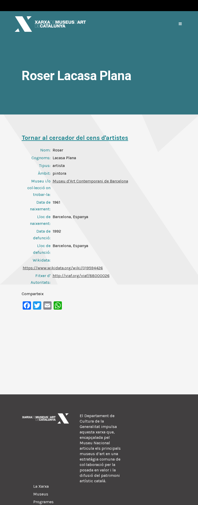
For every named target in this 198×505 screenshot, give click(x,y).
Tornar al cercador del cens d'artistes (75, 137)
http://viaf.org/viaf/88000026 (81, 275)
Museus (40, 494)
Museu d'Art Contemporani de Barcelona (90, 181)
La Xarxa (41, 486)
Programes (43, 501)
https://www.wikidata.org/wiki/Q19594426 (63, 267)
